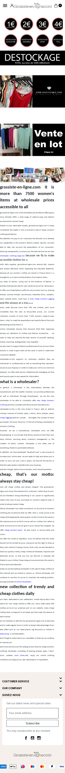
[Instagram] (39, 737)
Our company (12, 688)
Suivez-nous (11, 695)
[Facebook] (26, 737)
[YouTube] (32, 737)
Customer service (15, 681)
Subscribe (33, 723)
